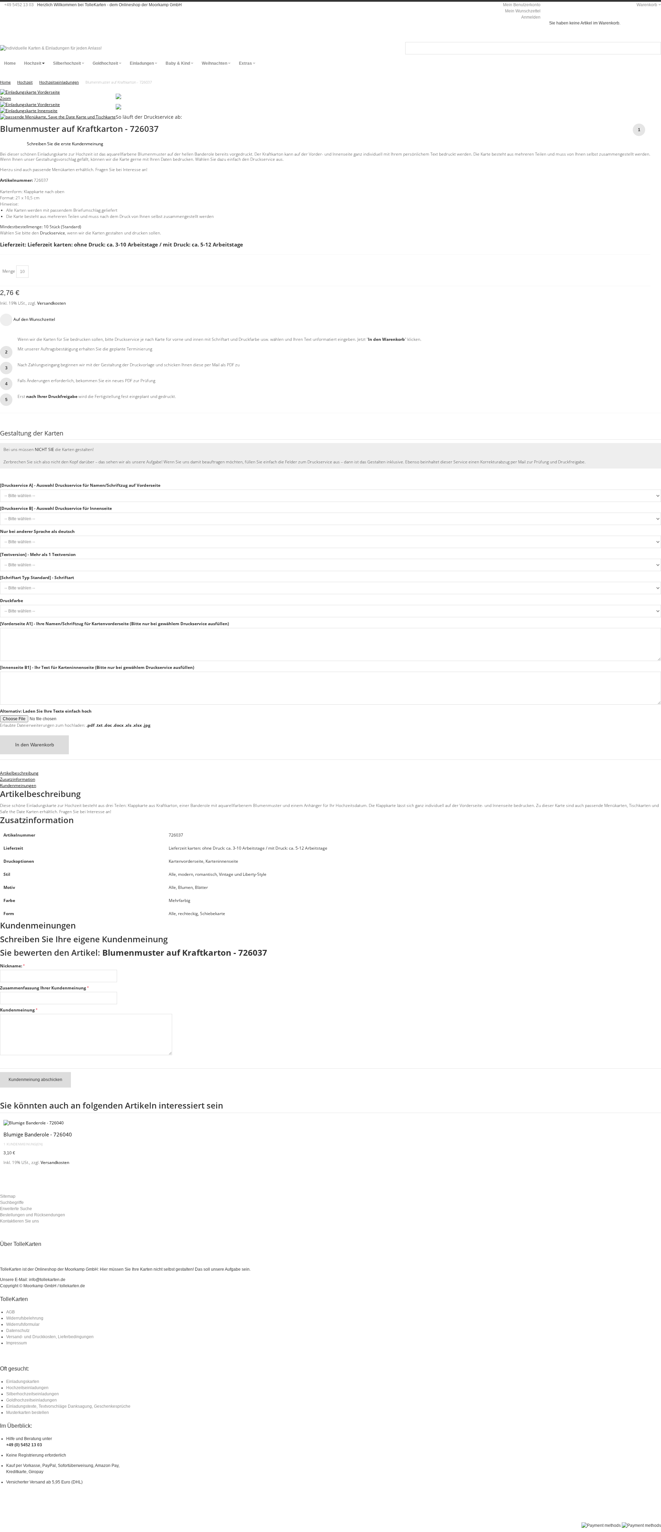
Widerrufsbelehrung (24, 1318)
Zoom (5, 98)
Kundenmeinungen (18, 785)
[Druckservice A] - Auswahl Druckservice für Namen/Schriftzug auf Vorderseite (80, 485)
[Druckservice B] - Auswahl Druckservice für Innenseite (56, 508)
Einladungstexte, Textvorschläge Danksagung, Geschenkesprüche (68, 1406)
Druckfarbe (11, 601)
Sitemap (7, 1196)
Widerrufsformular (23, 1324)
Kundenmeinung (17, 1010)
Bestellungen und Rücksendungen (32, 1215)
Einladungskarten (22, 1381)
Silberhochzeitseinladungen (32, 1394)
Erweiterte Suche (16, 1208)
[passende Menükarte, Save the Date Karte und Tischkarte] (58, 117)
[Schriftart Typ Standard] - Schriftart (37, 577)
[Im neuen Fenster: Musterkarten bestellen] (118, 107)
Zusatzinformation (17, 779)
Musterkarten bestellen (27, 1412)
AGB (10, 1312)
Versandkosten (51, 303)
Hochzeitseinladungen (27, 1387)
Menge (8, 271)
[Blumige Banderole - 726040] (330, 1123)
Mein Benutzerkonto (522, 4)
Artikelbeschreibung (19, 773)
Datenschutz (18, 1330)
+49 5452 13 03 (19, 4)
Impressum (16, 1343)
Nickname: (11, 966)
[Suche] (655, 48)
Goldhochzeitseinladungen (31, 1400)
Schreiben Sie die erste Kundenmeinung (65, 144)
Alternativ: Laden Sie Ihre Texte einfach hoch (46, 711)
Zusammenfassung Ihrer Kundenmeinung (43, 988)
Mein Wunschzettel (523, 11)
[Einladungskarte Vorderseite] (30, 104)
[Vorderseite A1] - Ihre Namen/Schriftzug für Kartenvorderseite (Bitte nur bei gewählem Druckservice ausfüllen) (114, 624)
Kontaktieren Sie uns (19, 1221)
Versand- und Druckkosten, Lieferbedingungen (50, 1336)
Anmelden (531, 17)
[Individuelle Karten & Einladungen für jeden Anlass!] (51, 48)
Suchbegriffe (12, 1202)
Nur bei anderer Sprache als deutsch (37, 531)
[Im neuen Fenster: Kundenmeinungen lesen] (118, 96)
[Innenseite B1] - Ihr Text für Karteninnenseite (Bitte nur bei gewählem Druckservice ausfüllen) (97, 667)
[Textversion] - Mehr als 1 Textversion (38, 554)
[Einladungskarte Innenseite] (28, 111)
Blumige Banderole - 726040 (37, 1134)
